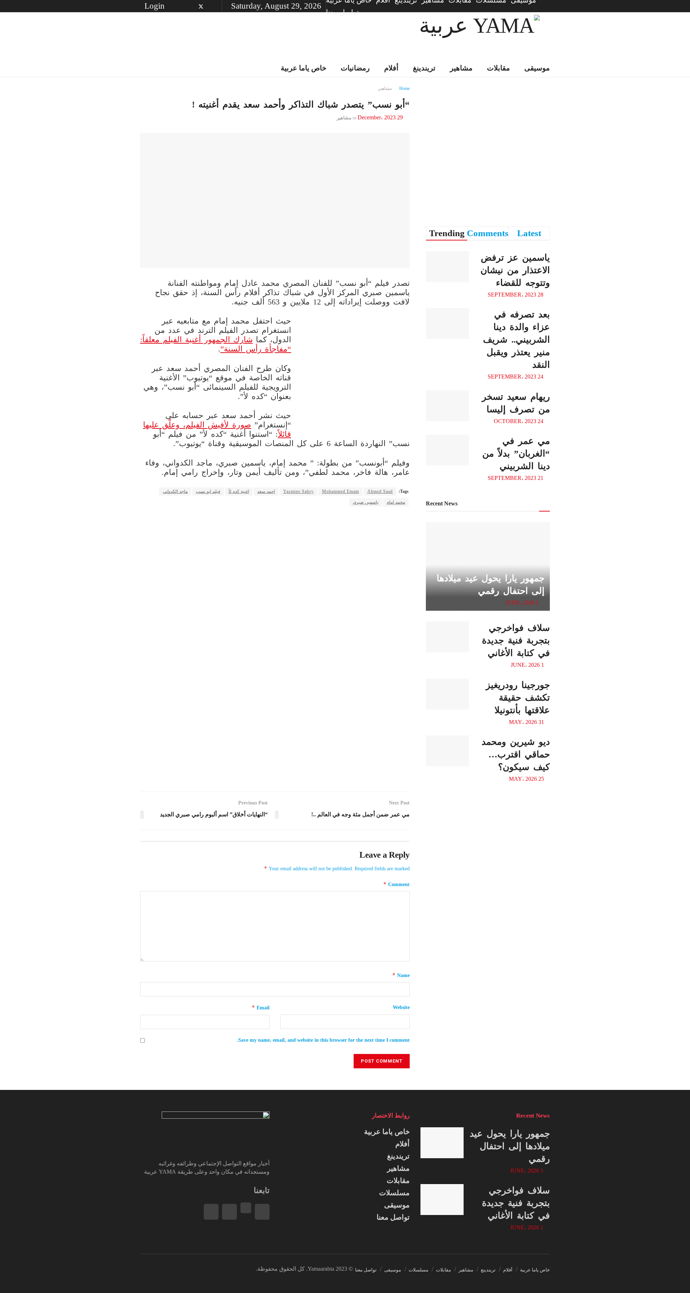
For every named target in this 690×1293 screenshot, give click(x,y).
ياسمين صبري (365, 502)
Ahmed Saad (380, 491)
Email (261, 1007)
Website (401, 1007)
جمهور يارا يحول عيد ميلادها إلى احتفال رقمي (510, 1146)
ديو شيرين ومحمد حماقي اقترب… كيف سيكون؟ (516, 754)
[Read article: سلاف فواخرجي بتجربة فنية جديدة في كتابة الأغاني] (447, 637)
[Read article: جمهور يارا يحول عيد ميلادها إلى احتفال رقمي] (442, 1142)
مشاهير (461, 68)
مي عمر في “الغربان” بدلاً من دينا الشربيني (516, 453)
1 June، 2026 (522, 603)
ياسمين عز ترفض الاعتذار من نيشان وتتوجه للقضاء (515, 270)
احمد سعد (266, 491)
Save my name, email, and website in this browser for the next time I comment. (323, 1040)
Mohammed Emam (340, 491)
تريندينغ (424, 68)
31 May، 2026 (527, 722)
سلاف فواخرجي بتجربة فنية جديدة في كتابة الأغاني (516, 640)
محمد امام (396, 502)
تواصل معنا (342, 12)
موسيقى (537, 68)
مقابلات (498, 68)
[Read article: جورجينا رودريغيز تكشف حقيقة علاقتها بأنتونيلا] (447, 694)
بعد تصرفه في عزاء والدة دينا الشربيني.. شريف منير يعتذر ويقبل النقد (516, 340)
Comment (396, 884)
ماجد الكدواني (175, 491)
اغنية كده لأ (239, 491)
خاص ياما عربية (387, 1132)
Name (401, 975)
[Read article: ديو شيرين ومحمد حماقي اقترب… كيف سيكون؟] (447, 750)
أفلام (402, 1144)
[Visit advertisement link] (356, 374)
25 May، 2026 (527, 779)
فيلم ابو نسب (208, 491)
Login (155, 5)
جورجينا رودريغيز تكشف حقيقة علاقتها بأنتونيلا (518, 697)
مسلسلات (394, 1193)
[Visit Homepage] (479, 35)
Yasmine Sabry (298, 491)
